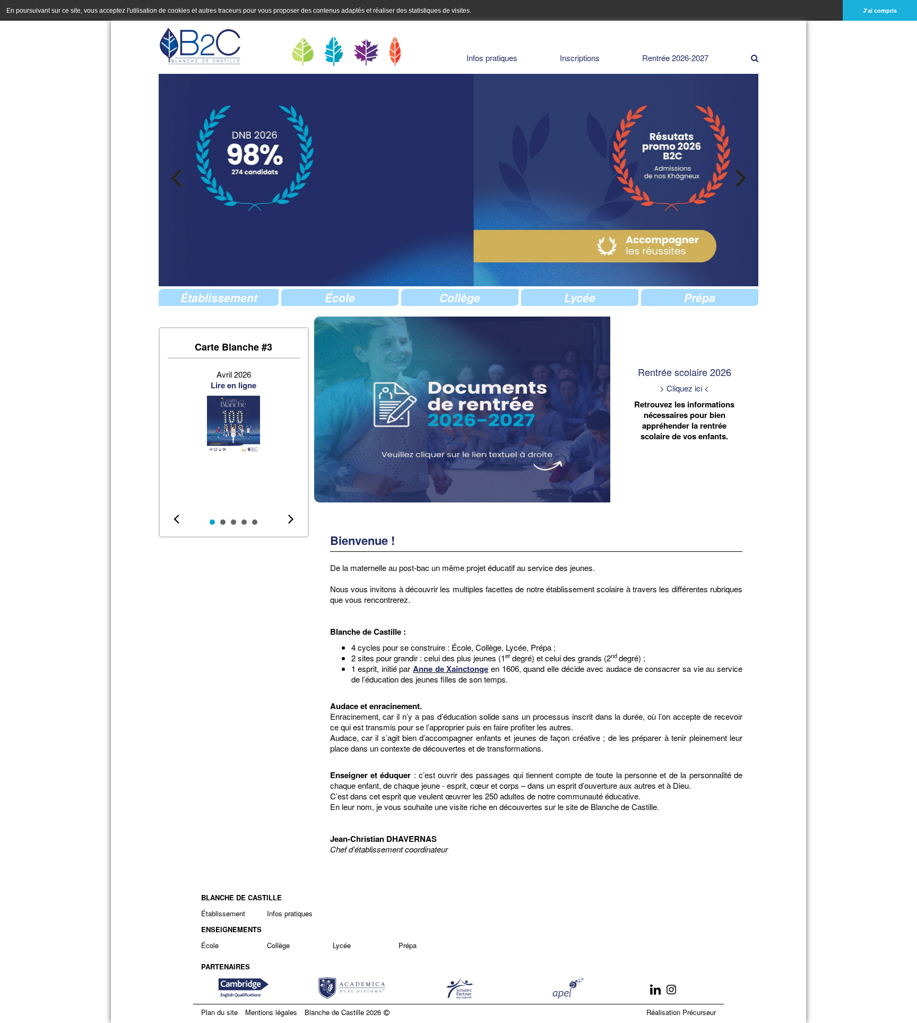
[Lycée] (366, 52)
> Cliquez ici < (684, 388)
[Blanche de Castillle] (201, 46)
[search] (754, 58)
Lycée (342, 945)
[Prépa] (395, 51)
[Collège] (334, 51)
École (210, 945)
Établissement (223, 913)
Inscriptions (580, 58)
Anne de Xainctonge (450, 669)
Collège (278, 945)
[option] (553, 180)
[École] (302, 51)
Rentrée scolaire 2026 (684, 372)
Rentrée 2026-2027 (675, 58)
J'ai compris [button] (880, 10)
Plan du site (219, 1012)
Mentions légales (271, 1012)
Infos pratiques (491, 58)
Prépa (408, 945)
